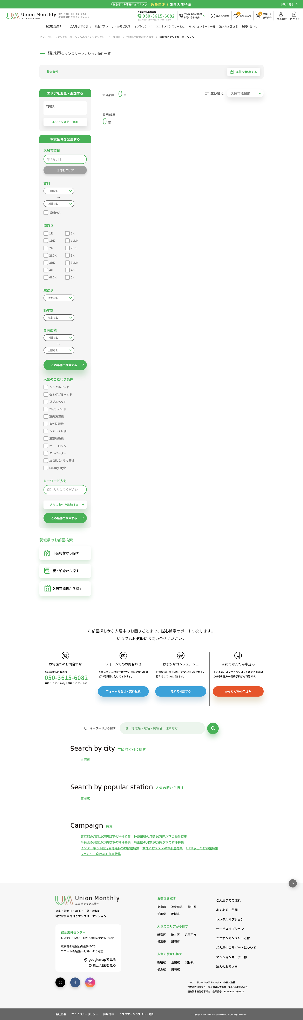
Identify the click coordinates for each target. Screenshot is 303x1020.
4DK (73, 270)
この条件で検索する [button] (64, 365)
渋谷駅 (189, 962)
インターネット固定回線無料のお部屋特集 (110, 848)
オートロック (58, 446)
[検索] (213, 728)
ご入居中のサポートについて (232, 947)
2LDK (52, 255)
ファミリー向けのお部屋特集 (101, 854)
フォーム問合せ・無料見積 (123, 691)
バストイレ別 (58, 431)
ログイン (295, 19)
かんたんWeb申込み (238, 691)
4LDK (52, 277)
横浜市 (161, 941)
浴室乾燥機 (56, 438)
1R (51, 233)
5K (72, 277)
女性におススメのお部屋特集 (162, 848)
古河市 (85, 759)
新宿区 (161, 934)
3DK (52, 262)
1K (72, 233)
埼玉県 (192, 907)
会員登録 (282, 19)
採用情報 (108, 1014)
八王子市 (190, 934)
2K (51, 248)
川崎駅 (175, 969)
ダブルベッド (58, 402)
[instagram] (90, 982)
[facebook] (75, 982)
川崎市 (175, 941)
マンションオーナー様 (202, 26)
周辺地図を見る (104, 965)
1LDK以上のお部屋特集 (202, 848)
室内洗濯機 (56, 416)
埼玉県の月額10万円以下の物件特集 (159, 842)
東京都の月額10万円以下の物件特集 (106, 836)
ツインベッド (58, 409)
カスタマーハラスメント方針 (136, 1014)
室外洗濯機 (56, 424)
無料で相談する (181, 691)
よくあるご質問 (121, 26)
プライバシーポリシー (84, 1014)
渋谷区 (175, 934)
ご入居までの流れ (80, 26)
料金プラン (101, 26)
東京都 (161, 907)
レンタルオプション (230, 919)
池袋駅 (175, 962)
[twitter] (60, 982)
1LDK (74, 240)
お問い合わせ (250, 26)
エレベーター (58, 453)
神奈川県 (177, 907)
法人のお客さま (228, 26)
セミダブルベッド (60, 394)
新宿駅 (161, 962)
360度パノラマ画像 (61, 460)
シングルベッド (59, 387)
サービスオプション (230, 929)
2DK (73, 248)
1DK (52, 240)
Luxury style (57, 468)
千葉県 (161, 914)
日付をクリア (65, 170)
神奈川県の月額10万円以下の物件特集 (160, 836)
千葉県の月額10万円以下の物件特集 (106, 842)
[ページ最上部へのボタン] (293, 883)
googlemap (102, 959)
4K (51, 270)
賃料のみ (55, 213)
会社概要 (60, 1014)
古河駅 (85, 798)
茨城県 (175, 914)
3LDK (74, 262)
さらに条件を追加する (64, 505)
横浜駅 (161, 969)
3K (72, 255)
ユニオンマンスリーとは (170, 26)
